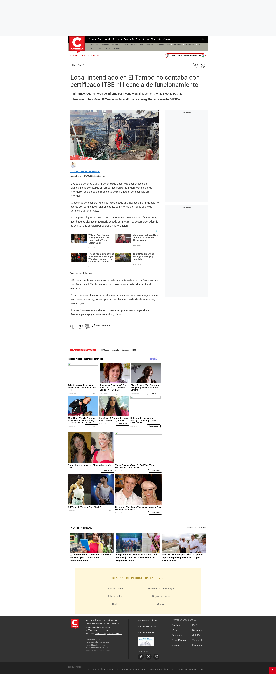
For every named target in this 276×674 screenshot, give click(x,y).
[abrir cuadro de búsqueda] (203, 39)
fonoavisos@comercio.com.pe (108, 633)
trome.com (154, 669)
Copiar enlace (103, 326)
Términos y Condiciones (147, 620)
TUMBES (117, 49)
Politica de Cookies (145, 632)
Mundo (107, 39)
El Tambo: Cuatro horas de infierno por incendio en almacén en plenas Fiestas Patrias (127, 93)
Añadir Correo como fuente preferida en (185, 55)
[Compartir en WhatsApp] (87, 326)
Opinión (196, 635)
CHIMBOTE (116, 44)
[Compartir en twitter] (202, 65)
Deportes (117, 39)
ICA (168, 44)
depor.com (140, 669)
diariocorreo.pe (170, 669)
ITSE (134, 350)
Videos (166, 39)
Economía (129, 39)
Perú (100, 39)
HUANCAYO (150, 44)
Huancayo (77, 65)
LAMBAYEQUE (190, 44)
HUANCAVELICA (137, 44)
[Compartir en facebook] (195, 65)
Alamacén (126, 350)
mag (202, 669)
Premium (197, 645)
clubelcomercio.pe (109, 669)
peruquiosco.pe (189, 669)
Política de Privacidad (147, 626)
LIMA (200, 44)
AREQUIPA (94, 44)
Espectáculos (142, 39)
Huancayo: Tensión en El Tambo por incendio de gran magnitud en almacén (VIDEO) (126, 99)
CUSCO (125, 44)
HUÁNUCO (160, 44)
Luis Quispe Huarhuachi (85, 171)
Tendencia (156, 39)
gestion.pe (127, 669)
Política (92, 39)
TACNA (108, 49)
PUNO (101, 49)
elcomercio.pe (90, 669)
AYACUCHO (105, 44)
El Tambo (105, 350)
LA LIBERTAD (177, 44)
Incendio (115, 350)
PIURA (93, 49)
